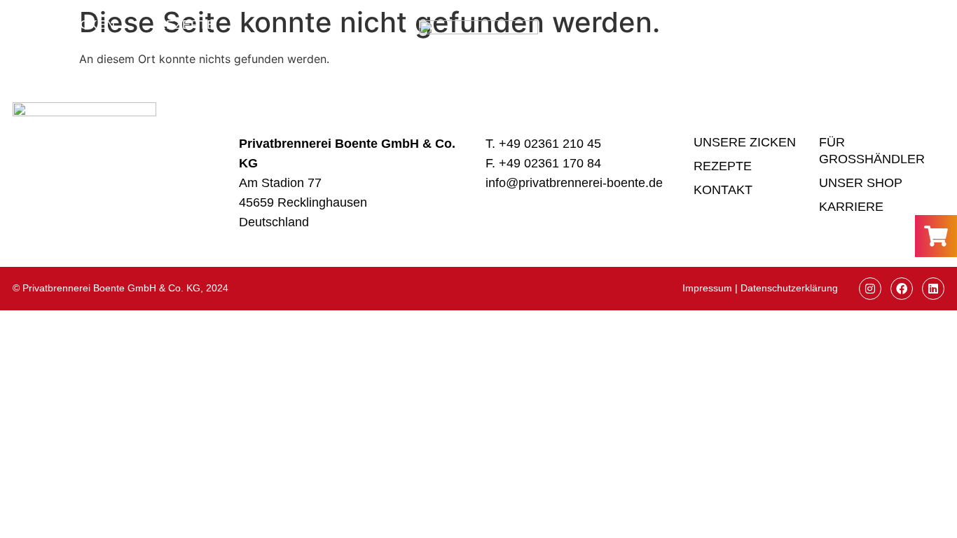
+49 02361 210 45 (550, 144)
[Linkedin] (933, 288)
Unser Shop (860, 183)
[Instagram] (870, 288)
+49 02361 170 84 (550, 163)
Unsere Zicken (64, 25)
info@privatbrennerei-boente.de (574, 183)
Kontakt (63, 39)
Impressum (707, 288)
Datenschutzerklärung (789, 288)
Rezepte (186, 25)
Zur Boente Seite (763, 37)
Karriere (851, 207)
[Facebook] (901, 288)
